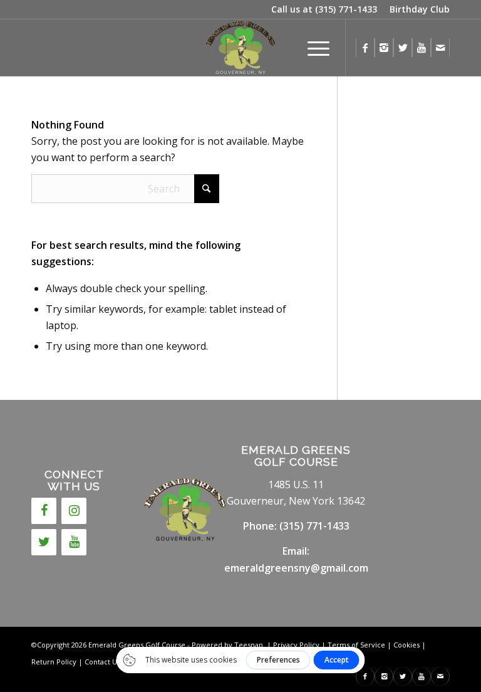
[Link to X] (402, 47)
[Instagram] (73, 511)
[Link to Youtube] (421, 47)
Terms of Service (356, 644)
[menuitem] (416, 9)
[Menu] (312, 47)
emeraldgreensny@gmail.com (296, 568)
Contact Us (102, 661)
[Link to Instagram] (384, 47)
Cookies (406, 644)
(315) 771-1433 (346, 9)
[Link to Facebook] (365, 47)
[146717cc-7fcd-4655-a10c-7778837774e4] (240, 47)
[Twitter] (43, 542)
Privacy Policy (296, 644)
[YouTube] (73, 542)
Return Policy (53, 661)
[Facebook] (43, 511)
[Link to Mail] (440, 47)
